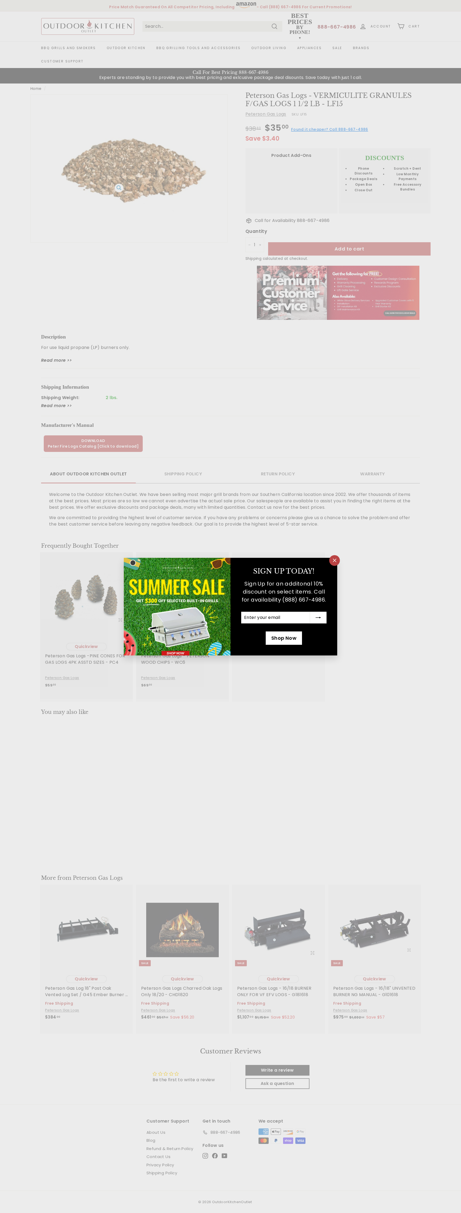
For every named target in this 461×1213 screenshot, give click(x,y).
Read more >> (56, 360)
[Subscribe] (318, 617)
